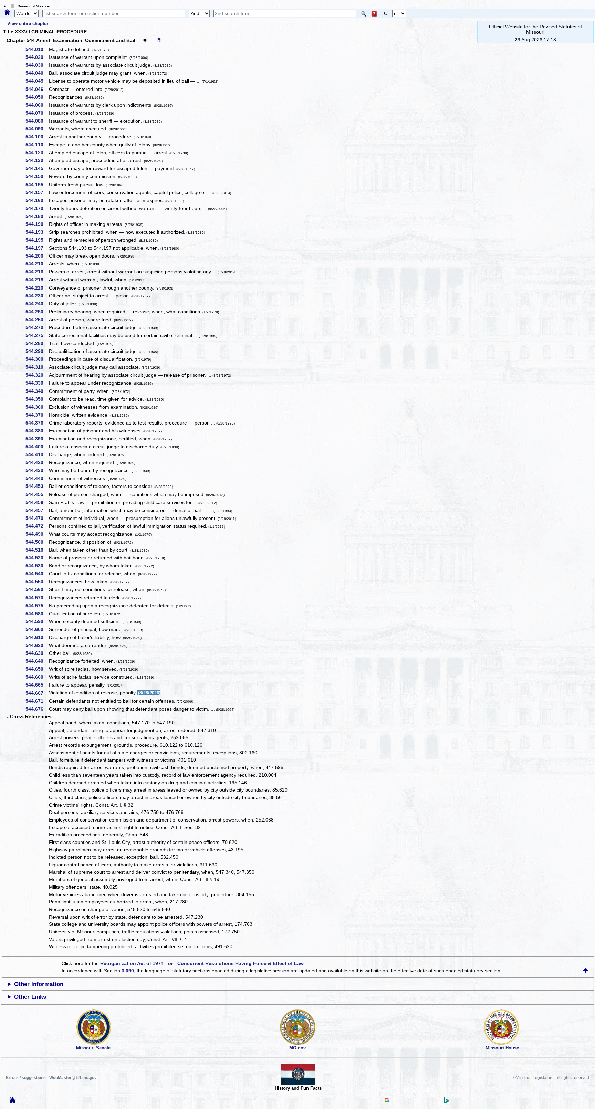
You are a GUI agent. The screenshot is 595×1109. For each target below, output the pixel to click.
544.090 (36, 129)
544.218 (36, 279)
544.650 (36, 669)
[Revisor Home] (12, 1101)
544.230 (36, 296)
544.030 (36, 65)
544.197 (36, 248)
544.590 (36, 621)
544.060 (36, 105)
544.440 (36, 478)
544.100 (36, 136)
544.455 (36, 494)
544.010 (36, 49)
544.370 (36, 415)
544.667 (36, 693)
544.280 (36, 343)
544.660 (36, 677)
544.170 (36, 208)
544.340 (36, 391)
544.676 (36, 709)
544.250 (36, 311)
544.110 (36, 144)
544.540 (36, 573)
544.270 (36, 327)
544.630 (36, 653)
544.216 (36, 271)
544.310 (36, 367)
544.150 (36, 176)
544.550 (36, 581)
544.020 (36, 57)
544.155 (36, 184)
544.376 (36, 423)
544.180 (36, 216)
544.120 (36, 152)
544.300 (36, 359)
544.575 (36, 605)
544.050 (36, 97)
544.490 (36, 534)
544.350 (36, 399)
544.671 (36, 701)
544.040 (36, 73)
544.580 (36, 613)
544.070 (36, 113)
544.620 (36, 645)
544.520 (36, 558)
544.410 (36, 454)
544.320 (36, 375)
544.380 (36, 430)
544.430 (36, 470)
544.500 (36, 542)
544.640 (36, 661)
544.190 (36, 224)
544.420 (36, 462)
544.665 (36, 685)
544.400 (36, 446)
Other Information (38, 984)
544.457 (36, 510)
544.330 (36, 383)
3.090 (128, 970)
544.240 (36, 303)
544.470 (36, 518)
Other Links (30, 997)
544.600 (36, 629)
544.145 (36, 168)
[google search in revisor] (387, 1100)
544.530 (36, 565)
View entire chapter (27, 23)
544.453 (36, 486)
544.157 (36, 192)
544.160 (36, 200)
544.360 (36, 407)
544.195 (36, 240)
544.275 (36, 335)
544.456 (36, 502)
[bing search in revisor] (446, 1102)
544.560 (36, 589)
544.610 (36, 637)
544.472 (36, 526)
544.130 (36, 160)
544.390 (36, 438)
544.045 (36, 81)
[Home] (7, 12)
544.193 (36, 232)
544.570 (36, 597)
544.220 (36, 288)
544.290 (36, 351)
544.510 (36, 550)
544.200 (36, 256)
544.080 (36, 121)
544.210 (36, 263)
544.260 (36, 319)
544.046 (36, 89)
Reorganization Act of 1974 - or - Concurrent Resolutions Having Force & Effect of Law (202, 963)
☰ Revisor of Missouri (29, 6)
